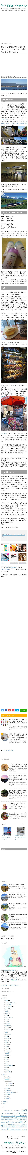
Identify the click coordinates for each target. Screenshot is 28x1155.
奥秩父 (7, 1042)
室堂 (24, 1119)
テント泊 (10, 1113)
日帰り (8, 1121)
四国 (6, 1036)
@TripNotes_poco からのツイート (11, 985)
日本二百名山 (15, 1122)
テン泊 (16, 1113)
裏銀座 (4, 1101)
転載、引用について (15, 1138)
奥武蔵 (7, 1040)
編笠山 (10, 1127)
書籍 (6, 1059)
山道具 (7, 1055)
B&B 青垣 (3, 433)
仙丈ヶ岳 (18, 1116)
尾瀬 (6, 1046)
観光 (9, 750)
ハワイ (7, 1079)
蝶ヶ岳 (17, 1127)
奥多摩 (7, 1038)
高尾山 (25, 1129)
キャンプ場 (8, 1004)
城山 (2, 1119)
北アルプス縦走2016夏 (8, 1118)
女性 (21, 1119)
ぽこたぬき (14, 980)
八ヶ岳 (7, 1027)
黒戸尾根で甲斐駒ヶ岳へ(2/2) (17, 894)
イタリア (10, 1083)
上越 (6, 1013)
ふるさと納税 (3, 1110)
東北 (6, 1061)
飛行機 (7, 1098)
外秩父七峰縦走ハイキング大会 (12, 1119)
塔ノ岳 (4, 1119)
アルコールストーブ (10, 1110)
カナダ (5, 750)
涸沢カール (14, 1124)
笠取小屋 (7, 1127)
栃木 (6, 1063)
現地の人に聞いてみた (10, 1092)
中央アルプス (8, 1017)
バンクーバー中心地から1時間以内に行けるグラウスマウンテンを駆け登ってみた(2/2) (18, 791)
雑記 (12, 750)
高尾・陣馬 (8, 1072)
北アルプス (8, 1030)
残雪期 (10, 1125)
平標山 (3, 1122)
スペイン (10, 1085)
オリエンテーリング (10, 1002)
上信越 (7, 1009)
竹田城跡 (7, 1094)
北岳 (16, 1118)
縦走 (13, 1127)
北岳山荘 (19, 1117)
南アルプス (8, 1034)
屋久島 (7, 1048)
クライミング (8, 1006)
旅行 (4, 1074)
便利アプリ (8, 1025)
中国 (6, 1015)
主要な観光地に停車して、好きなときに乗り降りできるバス (14, 123)
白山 (21, 1124)
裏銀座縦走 (21, 1127)
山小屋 (7, 1053)
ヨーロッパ (8, 1081)
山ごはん (7, 1051)
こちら (17, 978)
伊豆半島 (7, 1023)
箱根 (6, 1069)
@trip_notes (6, 569)
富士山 (7, 1044)
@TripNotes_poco (11, 567)
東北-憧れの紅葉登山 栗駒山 (16, 885)
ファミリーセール (7, 1116)
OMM (6, 1000)
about (5, 1137)
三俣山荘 (13, 1116)
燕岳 (18, 1124)
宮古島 (7, 1088)
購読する (5, 849)
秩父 (6, 1067)
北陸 (6, 1032)
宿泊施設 (7, 1090)
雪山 (9, 1129)
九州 (6, 1021)
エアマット (18, 1110)
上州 (6, 1011)
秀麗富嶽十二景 (9, 1065)
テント (5, 1113)
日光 (6, 1057)
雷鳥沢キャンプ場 (18, 1129)
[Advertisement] (14, 27)
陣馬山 (3, 1129)
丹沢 (6, 1019)
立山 (3, 1127)
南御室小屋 (24, 1118)
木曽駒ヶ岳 (5, 1124)
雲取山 (12, 1129)
